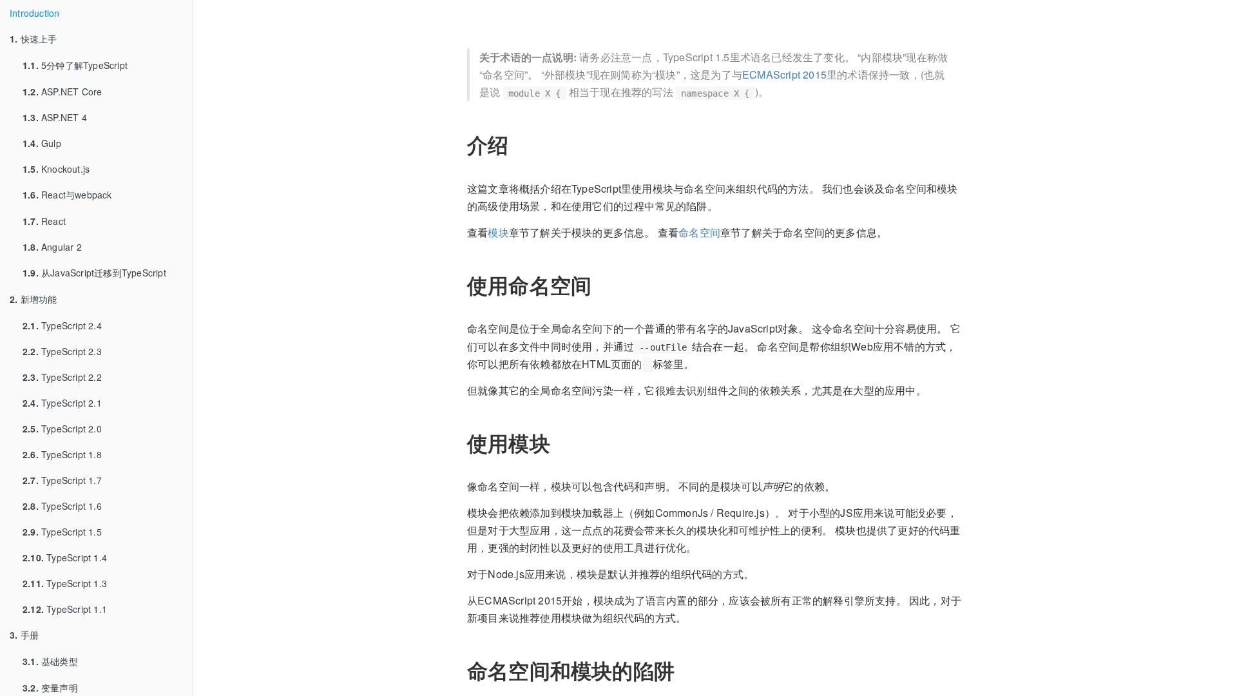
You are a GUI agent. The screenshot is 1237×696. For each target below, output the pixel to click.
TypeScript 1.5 (62, 531)
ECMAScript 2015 (784, 74)
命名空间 (699, 232)
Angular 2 (52, 246)
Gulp (42, 143)
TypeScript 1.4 (65, 557)
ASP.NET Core (62, 91)
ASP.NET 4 (55, 117)
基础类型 (50, 661)
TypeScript (741, 15)
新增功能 (33, 299)
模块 (498, 232)
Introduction (34, 12)
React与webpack (67, 194)
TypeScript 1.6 (62, 505)
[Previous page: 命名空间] (222, 364)
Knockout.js (56, 168)
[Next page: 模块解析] (1208, 364)
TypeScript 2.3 (62, 351)
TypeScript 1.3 (65, 583)
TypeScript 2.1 (62, 402)
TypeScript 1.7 (62, 480)
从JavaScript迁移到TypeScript (94, 272)
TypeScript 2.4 (62, 325)
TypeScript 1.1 (65, 609)
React (44, 221)
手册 (24, 634)
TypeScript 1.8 (62, 454)
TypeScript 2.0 (62, 428)
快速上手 (33, 38)
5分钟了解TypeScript (75, 65)
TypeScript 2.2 (62, 377)
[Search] (238, 16)
